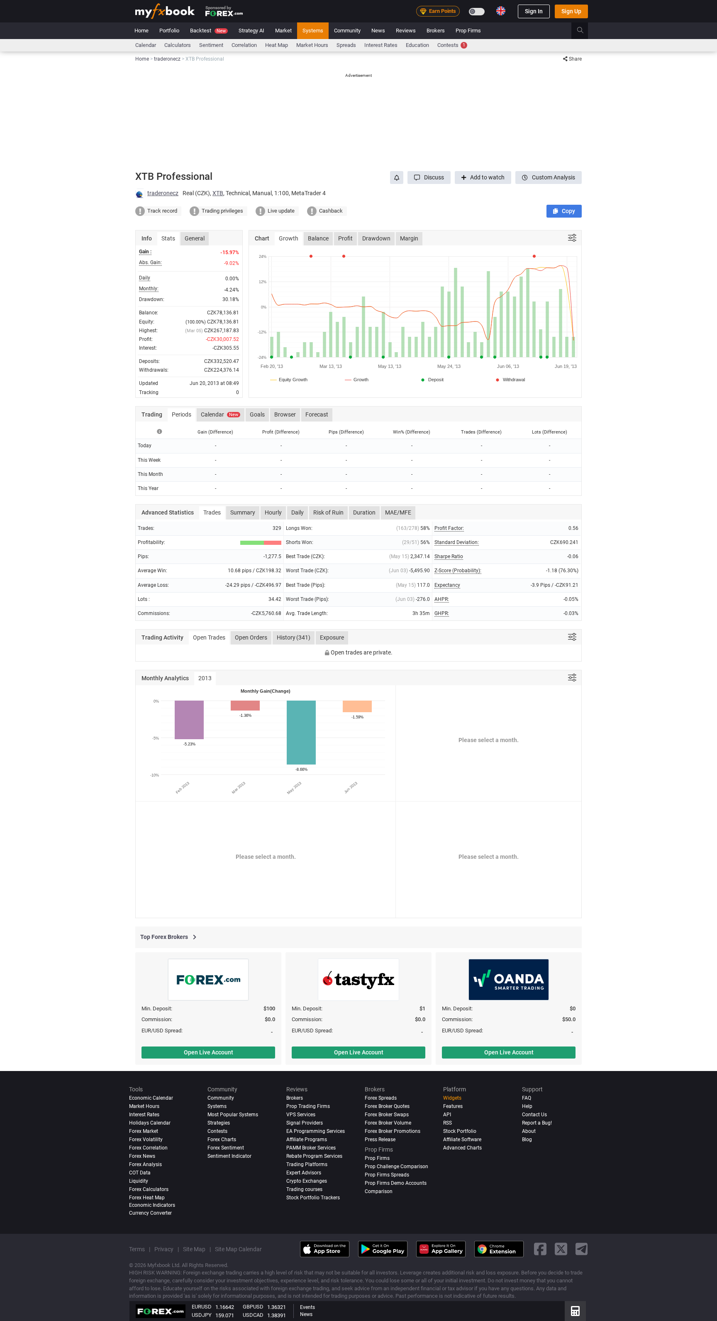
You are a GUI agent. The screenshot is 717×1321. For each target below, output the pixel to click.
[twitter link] (561, 1249)
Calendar (145, 45)
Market (283, 30)
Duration (364, 512)
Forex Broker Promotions (392, 1131)
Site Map (194, 1249)
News (378, 30)
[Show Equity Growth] (289, 379)
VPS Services (300, 1115)
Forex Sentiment (225, 1148)
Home (141, 30)
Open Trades (209, 637)
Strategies (218, 1123)
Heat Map (276, 45)
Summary (242, 512)
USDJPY (202, 1315)
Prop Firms (468, 30)
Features (453, 1106)
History (293, 637)
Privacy (163, 1249)
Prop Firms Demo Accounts (396, 1183)
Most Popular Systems (232, 1115)
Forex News (142, 1156)
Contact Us (534, 1115)
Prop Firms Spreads (387, 1175)
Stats (168, 238)
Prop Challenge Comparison (396, 1166)
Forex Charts (221, 1139)
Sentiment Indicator (229, 1156)
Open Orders (251, 637)
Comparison (379, 1191)
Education (417, 45)
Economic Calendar (151, 1098)
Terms (137, 1249)
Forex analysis (145, 1164)
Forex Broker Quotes (387, 1106)
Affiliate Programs (306, 1139)
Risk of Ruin (328, 512)
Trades (212, 512)
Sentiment (211, 45)
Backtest (208, 30)
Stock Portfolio (459, 1131)
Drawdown (376, 238)
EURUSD (202, 1307)
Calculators (177, 45)
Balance (318, 238)
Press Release (380, 1139)
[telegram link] (582, 1249)
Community (347, 30)
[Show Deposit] (431, 379)
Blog (527, 1139)
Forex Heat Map (147, 1198)
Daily (297, 512)
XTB (217, 193)
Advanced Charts (462, 1148)
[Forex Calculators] (575, 1311)
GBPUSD (253, 1307)
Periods (181, 414)
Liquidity (138, 1181)
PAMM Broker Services (311, 1148)
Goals (257, 414)
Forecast (316, 414)
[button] (429, 177)
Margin (409, 238)
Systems (312, 30)
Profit (345, 238)
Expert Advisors (303, 1173)
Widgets (452, 1098)
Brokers (436, 30)
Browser (285, 414)
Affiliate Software (462, 1139)
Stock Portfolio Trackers (313, 1198)
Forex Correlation (148, 1148)
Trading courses (304, 1189)
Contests (451, 45)
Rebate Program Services (314, 1156)
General (195, 238)
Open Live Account (208, 1052)
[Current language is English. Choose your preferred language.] (501, 11)
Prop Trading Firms (308, 1106)
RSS (447, 1123)
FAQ (526, 1098)
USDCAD (253, 1315)
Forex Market (143, 1131)
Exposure (332, 637)
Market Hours (312, 45)
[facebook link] (540, 1249)
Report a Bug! (537, 1123)
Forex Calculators (148, 1189)
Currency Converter (150, 1213)
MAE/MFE (398, 512)
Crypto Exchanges (306, 1181)
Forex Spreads (381, 1098)
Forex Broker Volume (388, 1123)
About (529, 1131)
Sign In (534, 11)
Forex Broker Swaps (387, 1115)
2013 (205, 678)
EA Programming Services (315, 1131)
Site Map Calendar (238, 1249)
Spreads (346, 45)
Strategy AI (251, 30)
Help (527, 1106)
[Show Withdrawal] (509, 379)
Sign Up (571, 11)
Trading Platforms (306, 1164)
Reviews (406, 30)
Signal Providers (304, 1123)
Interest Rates (381, 45)
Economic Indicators (152, 1205)
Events (307, 1307)
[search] (585, 30)
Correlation (244, 45)
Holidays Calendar (150, 1123)
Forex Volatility (146, 1139)
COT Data (140, 1173)
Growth (288, 238)
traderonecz (162, 193)
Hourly (273, 512)
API (447, 1115)
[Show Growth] (357, 379)
